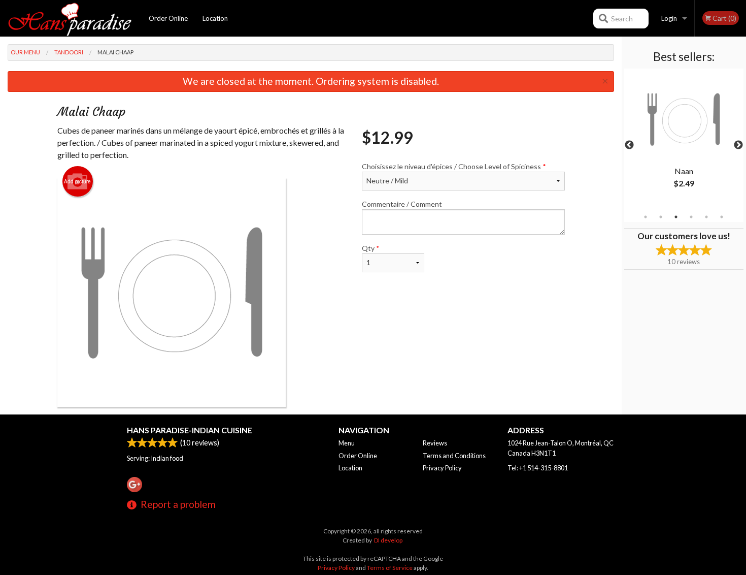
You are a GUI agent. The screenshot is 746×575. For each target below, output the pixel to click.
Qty (371, 248)
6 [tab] (722, 217)
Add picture (77, 181)
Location (215, 18)
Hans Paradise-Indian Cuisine (189, 430)
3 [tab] (676, 217)
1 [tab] (645, 217)
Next (738, 145)
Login (669, 18)
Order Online (168, 18)
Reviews (435, 443)
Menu (346, 443)
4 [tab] (691, 217)
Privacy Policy (442, 468)
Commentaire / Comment (402, 204)
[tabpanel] (684, 139)
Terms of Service (390, 567)
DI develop (388, 540)
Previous (629, 145)
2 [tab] (661, 217)
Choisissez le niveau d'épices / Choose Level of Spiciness (454, 166)
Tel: (537, 468)
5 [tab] (706, 217)
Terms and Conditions (454, 456)
